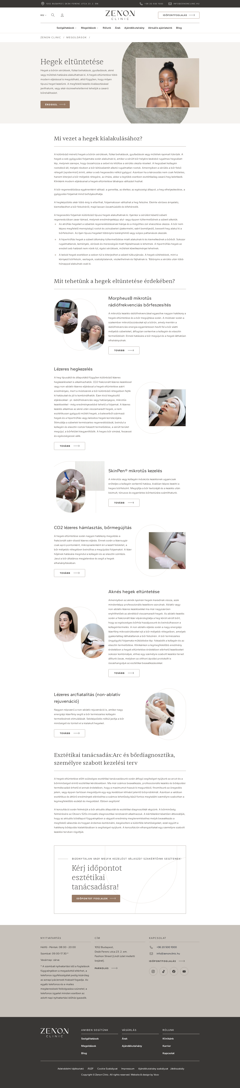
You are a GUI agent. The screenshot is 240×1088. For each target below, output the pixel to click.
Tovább (119, 350)
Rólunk (107, 27)
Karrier (167, 1046)
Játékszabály (177, 1068)
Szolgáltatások (65, 27)
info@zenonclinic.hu (186, 3)
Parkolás (102, 968)
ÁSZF (91, 1068)
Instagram (153, 971)
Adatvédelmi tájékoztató (71, 1068)
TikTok (163, 971)
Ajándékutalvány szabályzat (153, 1068)
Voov (156, 1074)
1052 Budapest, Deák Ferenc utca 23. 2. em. (72, 3)
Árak (118, 27)
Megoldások (88, 27)
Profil (62, 15)
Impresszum (127, 1068)
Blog (179, 27)
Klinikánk (168, 1038)
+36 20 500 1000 (154, 3)
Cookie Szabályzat (107, 1068)
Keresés (53, 15)
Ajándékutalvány (134, 27)
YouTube (184, 971)
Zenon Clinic (120, 15)
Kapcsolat (168, 1053)
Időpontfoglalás (162, 961)
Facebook (174, 971)
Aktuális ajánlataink (160, 27)
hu (42, 15)
